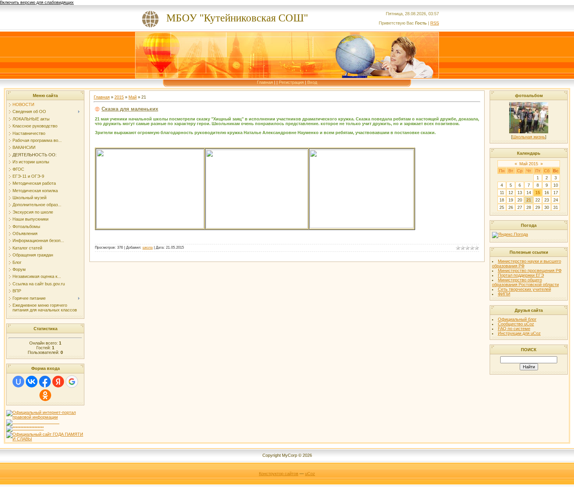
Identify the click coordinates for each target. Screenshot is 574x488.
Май (132, 97)
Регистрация (291, 82)
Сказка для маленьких (130, 109)
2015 (119, 97)
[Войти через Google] (72, 381)
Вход (312, 82)
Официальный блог (517, 319)
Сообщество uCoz (516, 324)
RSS (434, 23)
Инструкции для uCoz (519, 333)
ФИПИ (504, 294)
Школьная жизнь (528, 136)
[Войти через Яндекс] (58, 381)
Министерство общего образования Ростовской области (525, 282)
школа (148, 247)
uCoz (310, 473)
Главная (265, 82)
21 (528, 200)
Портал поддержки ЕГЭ (521, 275)
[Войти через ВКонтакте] (31, 381)
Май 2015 (528, 163)
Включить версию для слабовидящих (37, 2)
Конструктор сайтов (278, 473)
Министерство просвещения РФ (530, 270)
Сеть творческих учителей (524, 289)
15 (537, 192)
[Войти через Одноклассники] (45, 395)
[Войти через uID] (18, 381)
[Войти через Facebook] (45, 381)
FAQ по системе (514, 328)
